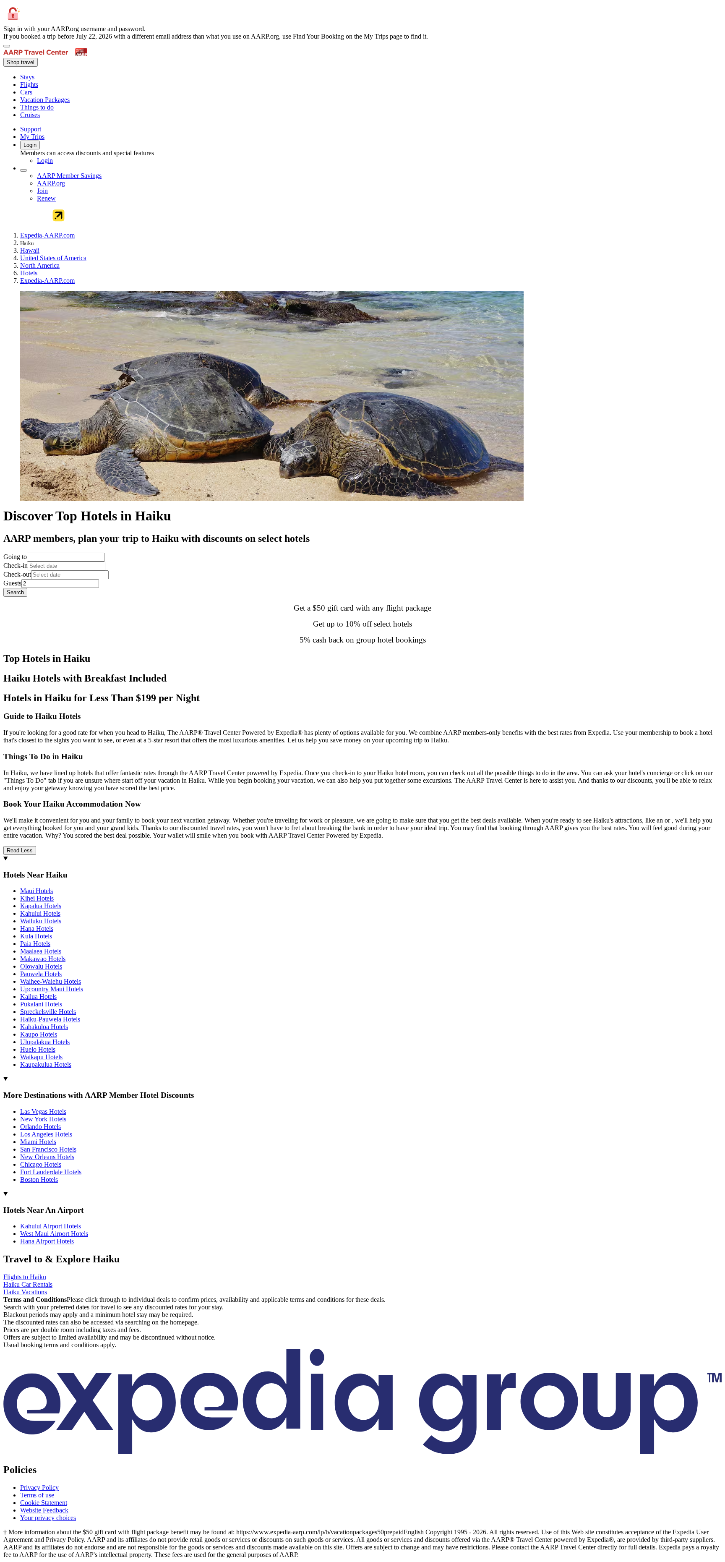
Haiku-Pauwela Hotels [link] (50, 1019)
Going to (15, 556)
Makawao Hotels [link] (42, 958)
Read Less (20, 850)
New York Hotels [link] (43, 1119)
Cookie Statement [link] (43, 1502)
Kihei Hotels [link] (37, 898)
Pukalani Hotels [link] (41, 1004)
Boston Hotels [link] (39, 1179)
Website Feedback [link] (44, 1510)
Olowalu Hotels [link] (41, 966)
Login (30, 145)
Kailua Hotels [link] (38, 996)
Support (30, 129)
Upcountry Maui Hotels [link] (51, 989)
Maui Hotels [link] (36, 890)
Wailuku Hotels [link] (40, 921)
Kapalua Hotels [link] (40, 905)
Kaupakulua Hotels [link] (45, 1064)
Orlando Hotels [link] (40, 1126)
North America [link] (40, 265)
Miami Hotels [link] (38, 1141)
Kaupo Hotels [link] (38, 1034)
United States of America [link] (53, 257)
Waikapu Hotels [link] (41, 1056)
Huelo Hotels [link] (37, 1049)
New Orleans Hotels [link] (47, 1156)
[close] (6, 46)
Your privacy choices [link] (48, 1517)
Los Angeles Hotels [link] (46, 1134)
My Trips (32, 136)
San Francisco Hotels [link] (48, 1149)
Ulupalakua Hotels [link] (45, 1041)
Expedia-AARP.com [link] (47, 235)
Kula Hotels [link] (36, 936)
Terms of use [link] (37, 1495)
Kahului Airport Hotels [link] (50, 1226)
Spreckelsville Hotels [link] (48, 1011)
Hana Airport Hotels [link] (47, 1241)
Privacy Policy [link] (39, 1487)
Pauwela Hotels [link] (41, 973)
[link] (90, 77)
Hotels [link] (28, 273)
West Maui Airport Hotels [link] (54, 1233)
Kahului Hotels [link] (40, 913)
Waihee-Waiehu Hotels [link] (50, 981)
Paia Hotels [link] (35, 943)
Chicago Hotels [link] (40, 1164)
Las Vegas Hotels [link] (43, 1111)
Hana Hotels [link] (36, 928)
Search (15, 592)
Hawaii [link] (29, 250)
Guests (12, 583)
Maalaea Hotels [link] (40, 951)
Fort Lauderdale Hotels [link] (50, 1171)
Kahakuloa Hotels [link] (44, 1026)
